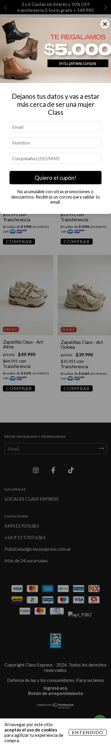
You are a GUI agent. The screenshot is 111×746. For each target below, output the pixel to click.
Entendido (87, 732)
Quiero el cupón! (55, 177)
